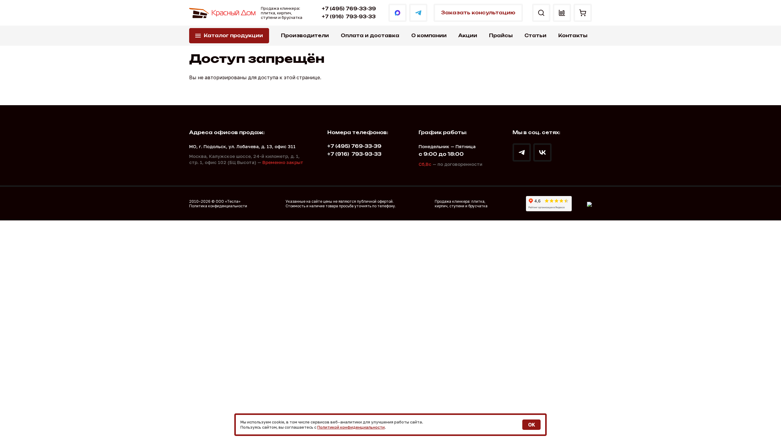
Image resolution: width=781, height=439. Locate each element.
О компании (429, 35)
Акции (467, 35)
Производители (305, 35)
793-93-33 (349, 17)
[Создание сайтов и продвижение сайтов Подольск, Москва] (589, 203)
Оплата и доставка (370, 35)
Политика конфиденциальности (218, 206)
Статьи (535, 35)
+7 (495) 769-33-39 (349, 9)
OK (531, 425)
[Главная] (222, 13)
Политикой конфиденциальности (351, 427)
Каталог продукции (233, 35)
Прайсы (501, 35)
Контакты (572, 35)
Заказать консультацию (478, 13)
